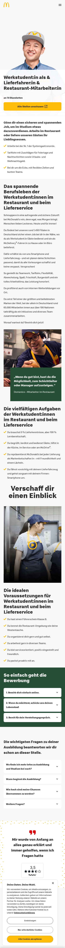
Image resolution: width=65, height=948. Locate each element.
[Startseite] (8, 4)
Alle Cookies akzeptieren (30, 939)
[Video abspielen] (32, 545)
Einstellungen (30, 920)
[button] (32, 692)
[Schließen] (53, 883)
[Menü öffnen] (60, 5)
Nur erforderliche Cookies (30, 930)
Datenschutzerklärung (24, 912)
